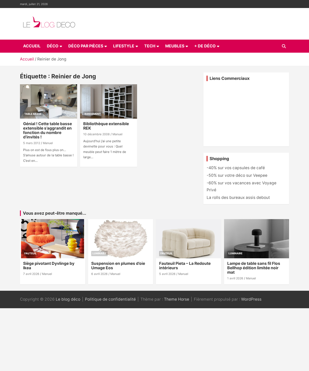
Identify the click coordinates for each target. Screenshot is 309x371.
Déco (52, 46)
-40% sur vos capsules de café (236, 167)
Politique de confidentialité (110, 299)
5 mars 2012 (31, 143)
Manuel (48, 143)
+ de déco (205, 46)
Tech (149, 46)
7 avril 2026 (31, 274)
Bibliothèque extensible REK (106, 126)
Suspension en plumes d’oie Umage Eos (118, 265)
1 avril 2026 (235, 278)
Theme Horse (176, 299)
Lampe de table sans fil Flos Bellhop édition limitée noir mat (253, 268)
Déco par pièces (85, 46)
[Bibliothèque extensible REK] (108, 101)
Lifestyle (123, 46)
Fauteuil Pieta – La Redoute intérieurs (185, 265)
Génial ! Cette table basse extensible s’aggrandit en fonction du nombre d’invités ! (47, 130)
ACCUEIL (32, 46)
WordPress (251, 299)
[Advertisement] (246, 113)
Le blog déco (68, 299)
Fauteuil (30, 253)
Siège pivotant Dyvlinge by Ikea (48, 265)
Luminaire (99, 253)
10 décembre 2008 (96, 134)
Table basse (32, 113)
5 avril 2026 (167, 274)
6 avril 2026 (99, 274)
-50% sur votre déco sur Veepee (237, 175)
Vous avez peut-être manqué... (54, 213)
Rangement (93, 113)
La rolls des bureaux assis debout (238, 197)
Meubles (174, 46)
